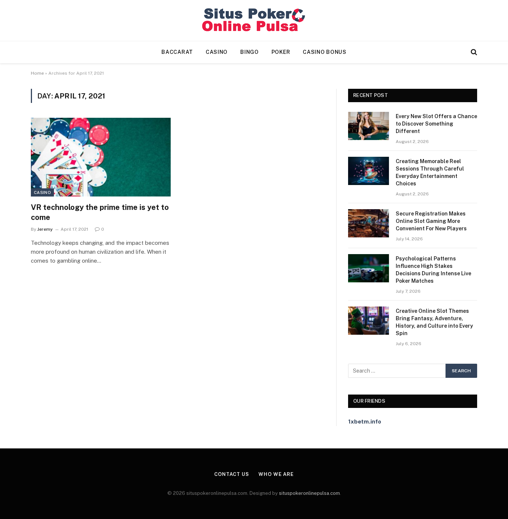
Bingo (249, 52)
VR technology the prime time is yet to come (100, 212)
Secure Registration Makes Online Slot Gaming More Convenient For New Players (431, 221)
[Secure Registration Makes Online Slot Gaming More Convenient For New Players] (368, 223)
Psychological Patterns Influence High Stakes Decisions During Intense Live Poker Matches (433, 270)
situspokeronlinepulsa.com (309, 493)
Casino (217, 52)
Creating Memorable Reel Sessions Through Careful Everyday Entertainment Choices (430, 172)
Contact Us (231, 474)
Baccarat (177, 52)
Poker (280, 52)
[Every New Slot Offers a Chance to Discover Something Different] (368, 126)
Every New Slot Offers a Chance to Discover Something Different (436, 123)
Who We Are (276, 474)
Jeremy (45, 229)
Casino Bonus (324, 52)
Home (37, 73)
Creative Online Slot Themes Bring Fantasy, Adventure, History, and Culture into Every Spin (434, 322)
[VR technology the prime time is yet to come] (101, 157)
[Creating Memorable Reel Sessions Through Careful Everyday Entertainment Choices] (368, 171)
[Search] (473, 52)
